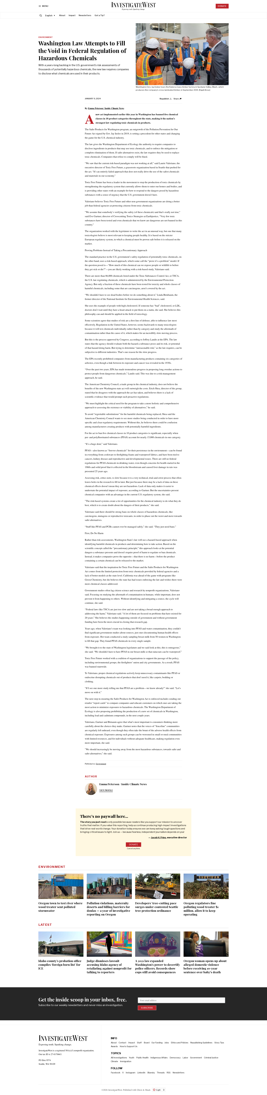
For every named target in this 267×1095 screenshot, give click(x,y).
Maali (147, 1089)
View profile (106, 790)
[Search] (40, 15)
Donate (222, 6)
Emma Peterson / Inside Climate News (106, 108)
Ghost (139, 1089)
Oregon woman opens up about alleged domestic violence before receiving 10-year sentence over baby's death (205, 966)
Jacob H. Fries (158, 837)
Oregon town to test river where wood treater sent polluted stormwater (60, 906)
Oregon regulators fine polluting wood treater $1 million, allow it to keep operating (201, 908)
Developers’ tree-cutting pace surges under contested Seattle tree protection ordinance (156, 906)
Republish (164, 99)
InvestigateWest (115, 1089)
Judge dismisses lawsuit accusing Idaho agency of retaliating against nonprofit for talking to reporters (109, 966)
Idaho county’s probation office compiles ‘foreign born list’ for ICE (59, 964)
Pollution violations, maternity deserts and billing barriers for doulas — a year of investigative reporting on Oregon (108, 908)
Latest (45, 925)
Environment (45, 37)
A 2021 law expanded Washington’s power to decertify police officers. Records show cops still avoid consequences (157, 966)
